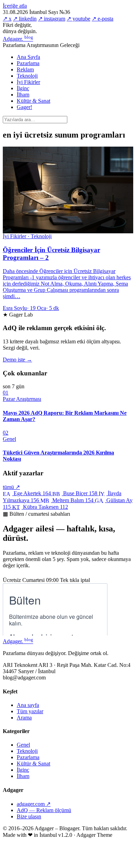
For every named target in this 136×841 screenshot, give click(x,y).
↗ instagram (51, 19)
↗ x (7, 19)
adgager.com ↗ (34, 804)
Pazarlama (28, 63)
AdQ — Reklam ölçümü (44, 810)
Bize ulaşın (29, 816)
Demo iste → (17, 360)
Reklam (25, 69)
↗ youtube (78, 19)
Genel (23, 745)
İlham (23, 95)
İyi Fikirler (28, 82)
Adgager (18, 39)
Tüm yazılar (30, 711)
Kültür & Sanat (33, 101)
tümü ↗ (11, 487)
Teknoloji (27, 76)
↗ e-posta (102, 19)
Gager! (24, 107)
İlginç (23, 88)
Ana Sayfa (28, 57)
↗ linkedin (25, 19)
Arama (24, 718)
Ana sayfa (28, 705)
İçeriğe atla (15, 6)
